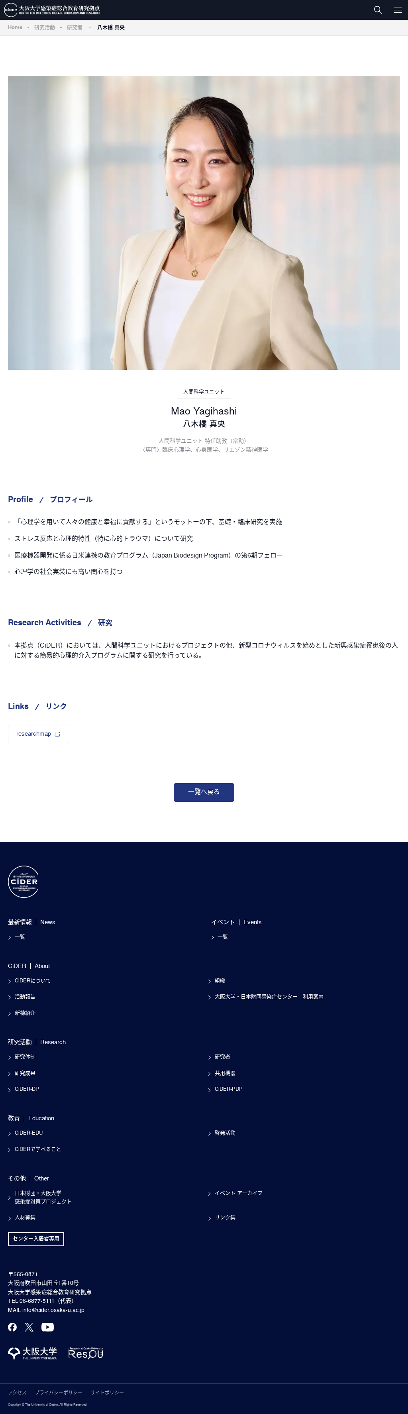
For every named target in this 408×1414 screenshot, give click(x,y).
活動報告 (25, 997)
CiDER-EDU (29, 1133)
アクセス (17, 1393)
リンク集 (225, 1217)
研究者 (74, 27)
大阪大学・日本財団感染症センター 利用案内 (269, 997)
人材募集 (25, 1217)
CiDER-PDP (229, 1089)
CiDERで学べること (38, 1149)
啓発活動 (225, 1133)
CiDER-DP (27, 1089)
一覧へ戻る (204, 792)
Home (15, 27)
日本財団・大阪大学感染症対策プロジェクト (43, 1197)
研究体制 (25, 1057)
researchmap (33, 734)
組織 (220, 981)
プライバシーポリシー (58, 1393)
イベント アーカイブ (239, 1193)
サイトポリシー (107, 1393)
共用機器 (225, 1073)
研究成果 (25, 1073)
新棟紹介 (25, 1013)
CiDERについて (33, 981)
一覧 (20, 937)
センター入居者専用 (36, 1238)
